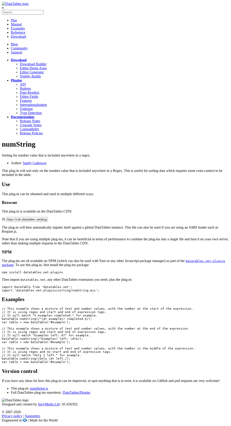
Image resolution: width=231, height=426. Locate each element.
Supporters (32, 416)
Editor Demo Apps (33, 68)
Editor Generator (32, 72)
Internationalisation (33, 105)
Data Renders (29, 92)
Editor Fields (29, 96)
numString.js (39, 388)
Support (16, 52)
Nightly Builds (30, 76)
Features (26, 101)
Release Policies (31, 133)
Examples (18, 28)
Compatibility (29, 129)
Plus (14, 20)
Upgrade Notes (31, 125)
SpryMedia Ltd (49, 404)
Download (18, 36)
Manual (16, 24)
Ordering (26, 109)
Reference (18, 32)
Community (19, 48)
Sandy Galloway (35, 163)
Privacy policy (12, 416)
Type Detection (31, 113)
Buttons (25, 88)
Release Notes (30, 121)
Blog (14, 44)
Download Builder (33, 64)
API (23, 84)
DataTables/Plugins (76, 392)
